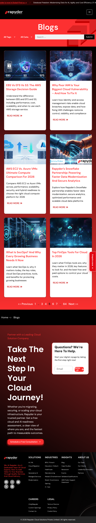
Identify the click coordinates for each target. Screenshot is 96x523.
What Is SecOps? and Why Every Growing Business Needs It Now (23, 256)
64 (65, 304)
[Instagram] (12, 482)
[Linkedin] (12, 486)
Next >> (73, 304)
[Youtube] (18, 482)
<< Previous (26, 304)
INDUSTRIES (51, 457)
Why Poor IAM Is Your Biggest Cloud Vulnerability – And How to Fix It (70, 89)
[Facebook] (6, 482)
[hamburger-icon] (89, 12)
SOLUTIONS (34, 457)
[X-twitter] (6, 486)
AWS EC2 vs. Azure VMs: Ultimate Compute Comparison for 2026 (22, 173)
